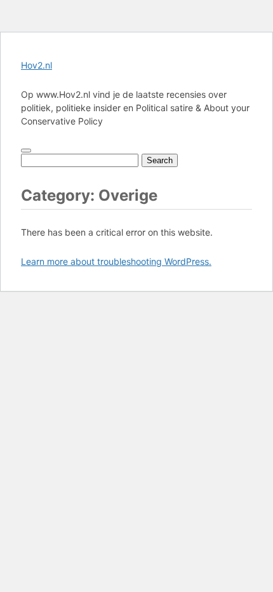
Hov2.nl (36, 65)
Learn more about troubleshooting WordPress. (116, 261)
